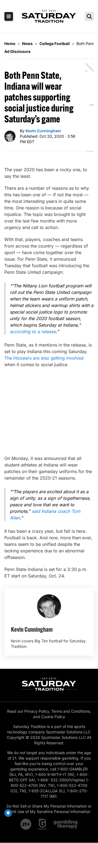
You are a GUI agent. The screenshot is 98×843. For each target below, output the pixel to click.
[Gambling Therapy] (65, 824)
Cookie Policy (53, 716)
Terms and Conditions (70, 711)
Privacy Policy (36, 711)
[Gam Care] (42, 824)
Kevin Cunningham (43, 130)
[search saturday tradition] (89, 16)
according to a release (33, 331)
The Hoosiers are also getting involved (44, 358)
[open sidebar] (8, 16)
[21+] (26, 824)
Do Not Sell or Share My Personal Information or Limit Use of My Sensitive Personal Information (49, 809)
